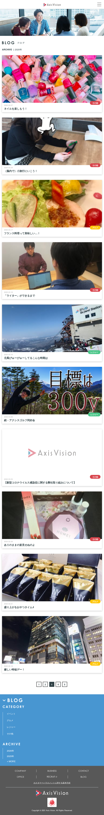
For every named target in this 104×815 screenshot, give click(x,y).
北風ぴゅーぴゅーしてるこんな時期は (26, 358)
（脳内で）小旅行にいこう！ (21, 171)
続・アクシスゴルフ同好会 (19, 420)
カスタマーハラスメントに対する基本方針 (52, 783)
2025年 (10, 756)
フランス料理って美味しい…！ (22, 233)
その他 (95, 103)
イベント (11, 713)
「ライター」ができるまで (19, 295)
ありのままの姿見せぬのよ (19, 545)
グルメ (95, 227)
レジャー (94, 352)
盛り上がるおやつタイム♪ (19, 607)
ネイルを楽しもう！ (15, 108)
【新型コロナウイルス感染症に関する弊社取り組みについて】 (40, 482)
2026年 (10, 750)
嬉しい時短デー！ (14, 669)
